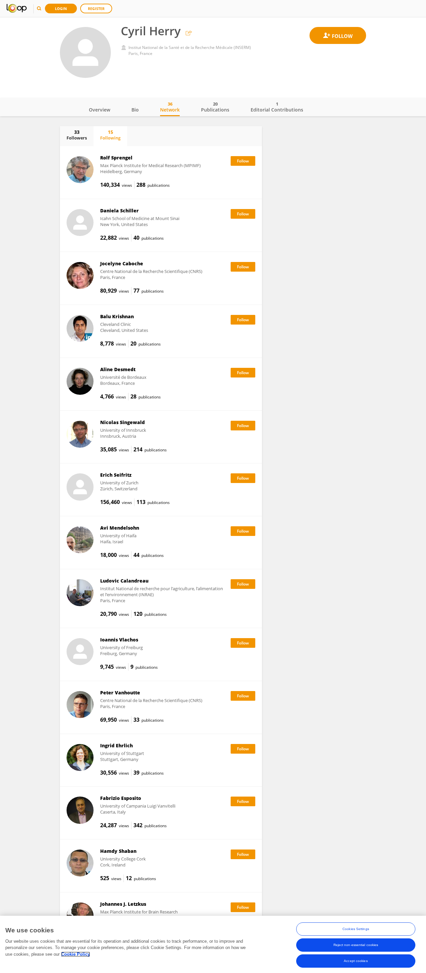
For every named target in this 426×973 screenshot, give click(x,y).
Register (96, 8)
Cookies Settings (355, 929)
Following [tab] (110, 135)
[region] (213, 944)
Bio (135, 110)
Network (170, 107)
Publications (215, 107)
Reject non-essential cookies (355, 945)
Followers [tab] (77, 135)
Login (61, 8)
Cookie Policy (75, 954)
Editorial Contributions (277, 107)
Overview (99, 110)
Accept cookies (355, 961)
